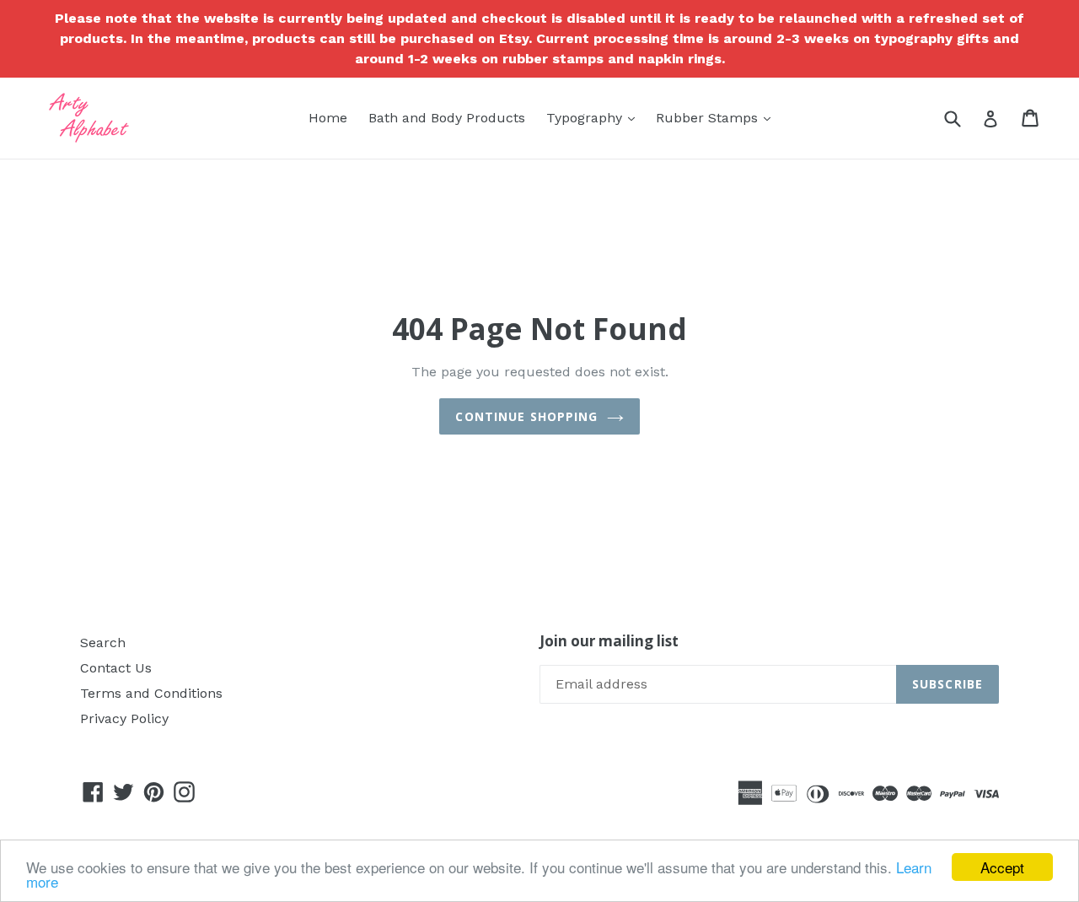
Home (328, 118)
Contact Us (116, 668)
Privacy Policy (124, 718)
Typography (594, 117)
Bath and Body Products (446, 118)
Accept (1002, 867)
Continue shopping (526, 416)
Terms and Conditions (151, 693)
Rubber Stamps (717, 117)
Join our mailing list (609, 641)
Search (103, 643)
